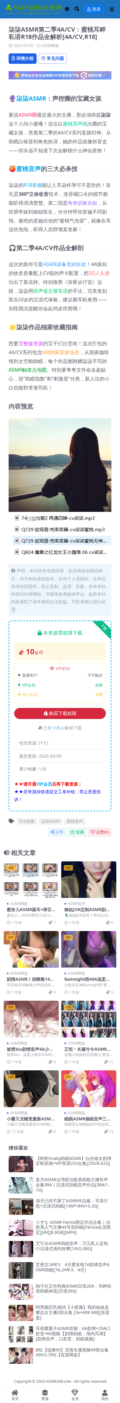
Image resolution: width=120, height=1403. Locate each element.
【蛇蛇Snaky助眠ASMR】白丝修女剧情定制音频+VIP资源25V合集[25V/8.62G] (73, 1160)
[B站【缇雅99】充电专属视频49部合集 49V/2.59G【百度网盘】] (21, 1355)
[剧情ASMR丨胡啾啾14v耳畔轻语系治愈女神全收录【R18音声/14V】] (31, 949)
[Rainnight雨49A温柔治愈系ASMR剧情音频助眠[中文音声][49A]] (88, 949)
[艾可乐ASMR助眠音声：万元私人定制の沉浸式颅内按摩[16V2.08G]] (21, 1249)
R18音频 (32, 185)
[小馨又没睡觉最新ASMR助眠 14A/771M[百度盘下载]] (31, 1088)
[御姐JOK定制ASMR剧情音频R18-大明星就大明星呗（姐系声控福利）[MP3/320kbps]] (88, 879)
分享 (59, 832)
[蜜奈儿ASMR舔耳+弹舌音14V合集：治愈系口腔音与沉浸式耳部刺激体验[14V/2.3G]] (31, 879)
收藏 (80, 832)
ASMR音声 (76, 903)
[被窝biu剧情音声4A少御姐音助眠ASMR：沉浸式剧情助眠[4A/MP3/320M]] (31, 1019)
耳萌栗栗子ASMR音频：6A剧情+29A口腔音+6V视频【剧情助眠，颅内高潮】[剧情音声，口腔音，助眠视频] (73, 1333)
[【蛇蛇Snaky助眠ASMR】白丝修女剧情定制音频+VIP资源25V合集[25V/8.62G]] (21, 1164)
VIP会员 (44, 784)
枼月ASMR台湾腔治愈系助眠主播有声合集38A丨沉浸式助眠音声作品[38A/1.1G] (73, 1185)
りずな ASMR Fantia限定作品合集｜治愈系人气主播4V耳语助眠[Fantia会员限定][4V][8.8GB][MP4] (73, 1227)
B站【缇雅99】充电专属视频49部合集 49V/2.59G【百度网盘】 (72, 1352)
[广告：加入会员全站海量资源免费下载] (60, 77)
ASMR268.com (58, 1381)
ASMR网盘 (50, 45)
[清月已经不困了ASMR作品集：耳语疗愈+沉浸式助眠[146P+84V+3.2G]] (21, 1206)
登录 (96, 9)
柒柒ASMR (31, 98)
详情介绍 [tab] (25, 58)
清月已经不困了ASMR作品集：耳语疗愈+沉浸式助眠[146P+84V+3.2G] (72, 1203)
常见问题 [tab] (55, 58)
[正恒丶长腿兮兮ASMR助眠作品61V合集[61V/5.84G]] (88, 1019)
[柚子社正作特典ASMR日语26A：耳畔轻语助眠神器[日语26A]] (21, 1292)
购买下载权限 (63, 713)
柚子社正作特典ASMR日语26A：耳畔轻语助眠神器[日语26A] (73, 1288)
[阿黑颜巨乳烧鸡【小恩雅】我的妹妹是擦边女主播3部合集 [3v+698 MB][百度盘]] (21, 1313)
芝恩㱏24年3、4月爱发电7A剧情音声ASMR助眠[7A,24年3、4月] (73, 1267)
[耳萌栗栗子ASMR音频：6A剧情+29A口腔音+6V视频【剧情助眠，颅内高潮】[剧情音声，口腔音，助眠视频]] (21, 1334)
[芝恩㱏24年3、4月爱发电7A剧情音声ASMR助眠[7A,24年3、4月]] (21, 1270)
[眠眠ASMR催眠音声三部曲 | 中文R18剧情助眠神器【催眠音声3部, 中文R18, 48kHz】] (88, 1088)
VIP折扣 (63, 668)
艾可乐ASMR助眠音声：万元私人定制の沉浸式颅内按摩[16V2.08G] (72, 1245)
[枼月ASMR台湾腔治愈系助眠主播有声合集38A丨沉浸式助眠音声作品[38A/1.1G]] (21, 1185)
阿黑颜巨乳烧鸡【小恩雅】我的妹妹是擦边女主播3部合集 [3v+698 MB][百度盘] (73, 1312)
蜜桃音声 (28, 168)
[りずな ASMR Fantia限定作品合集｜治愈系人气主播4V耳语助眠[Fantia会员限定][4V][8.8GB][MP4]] (21, 1228)
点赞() (102, 832)
